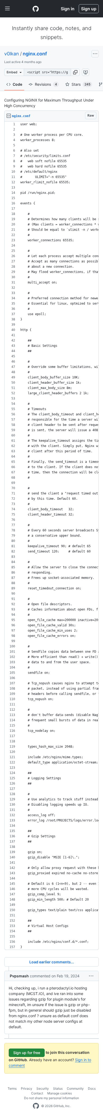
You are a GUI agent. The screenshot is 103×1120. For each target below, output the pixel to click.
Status (58, 1088)
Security (42, 1088)
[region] (51, 536)
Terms (12, 1088)
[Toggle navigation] (7, 8)
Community (75, 1088)
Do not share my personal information (51, 1098)
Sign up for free (26, 1052)
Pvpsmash (19, 976)
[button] (75, 72)
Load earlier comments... (51, 962)
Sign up (88, 8)
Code (17, 84)
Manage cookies (59, 1093)
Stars (81, 84)
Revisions (46, 84)
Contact (37, 1093)
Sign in (67, 8)
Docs (92, 1088)
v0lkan (11, 53)
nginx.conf (35, 53)
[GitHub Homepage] (36, 1106)
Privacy (26, 1088)
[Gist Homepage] (35, 9)
